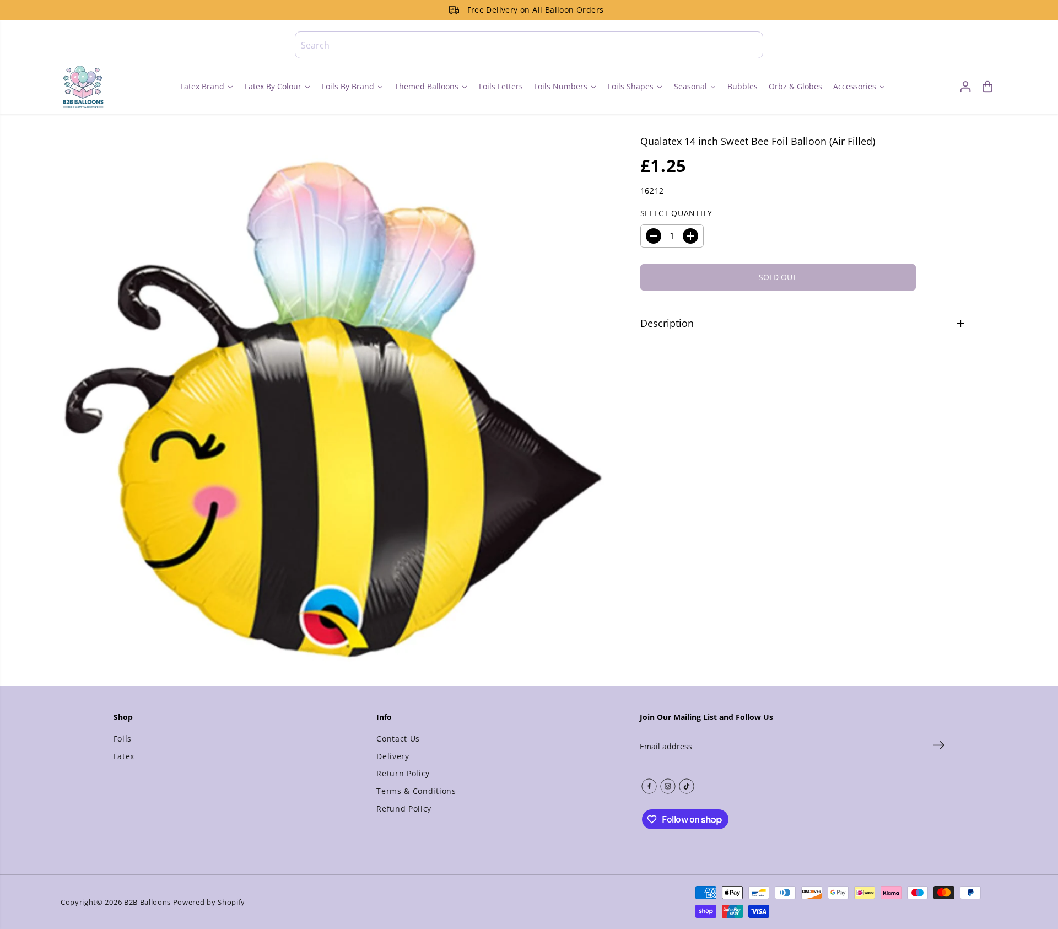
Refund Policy (403, 808)
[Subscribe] (938, 746)
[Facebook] (649, 786)
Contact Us (398, 738)
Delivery (392, 756)
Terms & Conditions (416, 791)
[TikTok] (686, 786)
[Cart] (987, 86)
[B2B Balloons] (83, 86)
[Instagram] (667, 786)
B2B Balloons (147, 902)
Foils (123, 738)
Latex (124, 756)
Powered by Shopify (209, 902)
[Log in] (965, 86)
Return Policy (403, 773)
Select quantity (676, 213)
